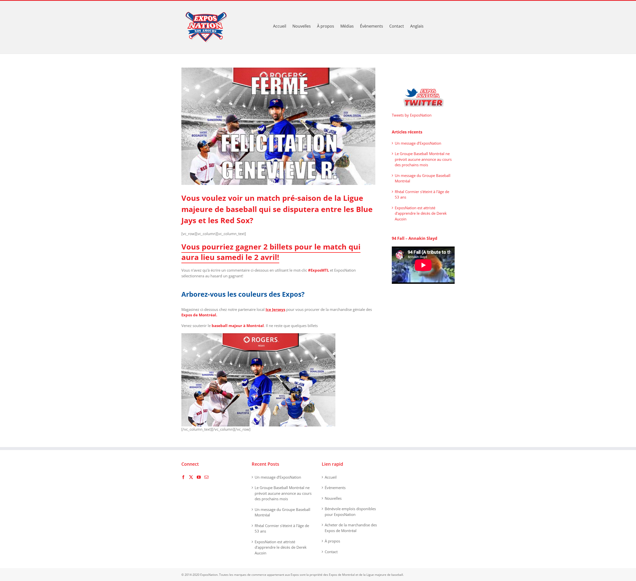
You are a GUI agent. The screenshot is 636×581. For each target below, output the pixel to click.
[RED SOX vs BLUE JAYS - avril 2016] (258, 335)
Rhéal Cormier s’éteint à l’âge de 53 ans (282, 528)
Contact (331, 551)
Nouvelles (333, 498)
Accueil (331, 477)
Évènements (335, 487)
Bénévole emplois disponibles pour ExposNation (350, 511)
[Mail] (206, 477)
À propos (332, 541)
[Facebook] (183, 477)
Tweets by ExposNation (412, 115)
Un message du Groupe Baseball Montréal (282, 512)
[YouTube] (199, 477)
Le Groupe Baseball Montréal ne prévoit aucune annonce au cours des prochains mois (423, 159)
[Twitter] (191, 477)
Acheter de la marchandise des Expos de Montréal (351, 527)
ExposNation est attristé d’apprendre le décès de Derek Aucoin (421, 213)
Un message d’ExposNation (418, 143)
